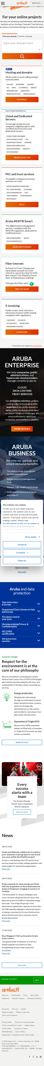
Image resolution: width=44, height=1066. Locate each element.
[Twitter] (33, 1056)
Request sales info (22, 1012)
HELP (37, 980)
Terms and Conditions (9, 1015)
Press (25, 995)
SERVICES (36, 3)
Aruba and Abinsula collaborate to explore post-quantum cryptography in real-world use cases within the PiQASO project (21, 854)
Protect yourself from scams (12, 1025)
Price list (15, 1009)
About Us (5, 995)
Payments (5, 1009)
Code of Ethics (20, 1032)
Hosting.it (22, 99)
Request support (7, 1012)
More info (22, 572)
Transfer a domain (24, 36)
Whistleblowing (7, 1032)
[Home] (22, 4)
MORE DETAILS (22, 428)
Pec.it (22, 204)
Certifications (16, 995)
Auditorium (5, 998)
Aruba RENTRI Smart (22, 247)
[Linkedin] (36, 1056)
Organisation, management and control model (18, 1035)
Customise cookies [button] (21, 1028)
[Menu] (3, 3)
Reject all (22, 561)
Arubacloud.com (22, 157)
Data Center (34, 995)
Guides (23, 1009)
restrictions (37, 346)
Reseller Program (18, 998)
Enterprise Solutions (34, 998)
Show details (30, 537)
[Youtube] (40, 1056)
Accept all (22, 545)
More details (22, 742)
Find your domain (10, 36)
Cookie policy (6, 1028)
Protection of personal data (24, 1022)
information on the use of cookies (21, 523)
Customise (20, 553)
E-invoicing (22, 332)
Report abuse (29, 1025)
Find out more (22, 289)
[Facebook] (29, 1056)
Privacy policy (8, 1022)
